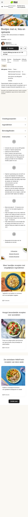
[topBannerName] (14, 11)
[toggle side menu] (2, 2)
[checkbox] (1, 39)
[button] (14, 125)
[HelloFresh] (14, 2)
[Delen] (25, 48)
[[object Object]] (21, 48)
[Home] (2, 7)
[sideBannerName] (14, 105)
